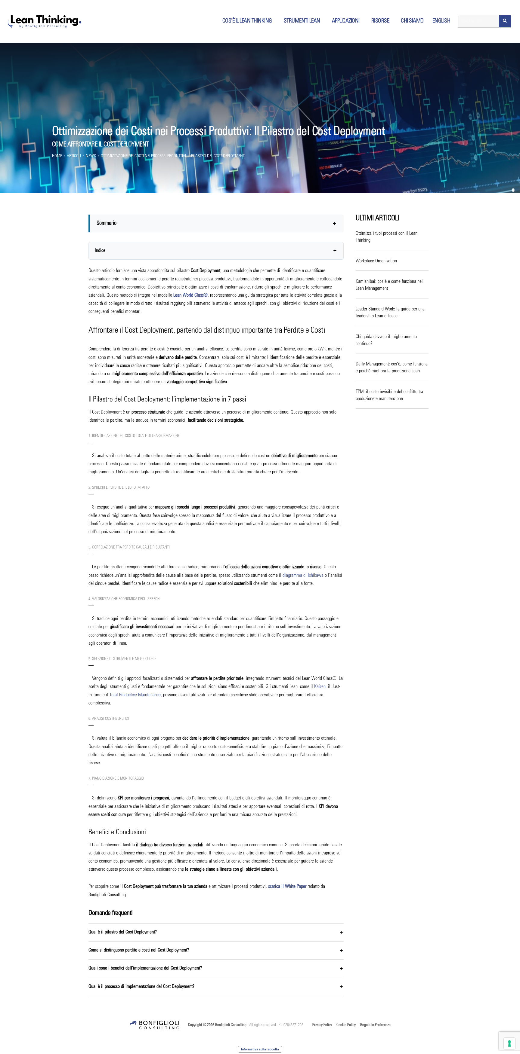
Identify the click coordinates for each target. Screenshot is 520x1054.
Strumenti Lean (302, 21)
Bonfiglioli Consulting (230, 1025)
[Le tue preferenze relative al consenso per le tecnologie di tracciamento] (509, 1043)
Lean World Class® (190, 295)
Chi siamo (412, 21)
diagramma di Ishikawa (303, 575)
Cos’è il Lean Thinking (247, 21)
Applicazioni (346, 21)
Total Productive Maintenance (135, 695)
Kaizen (320, 686)
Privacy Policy (322, 1025)
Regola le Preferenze (375, 1025)
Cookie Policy (346, 1025)
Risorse (380, 21)
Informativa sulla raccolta (260, 1049)
